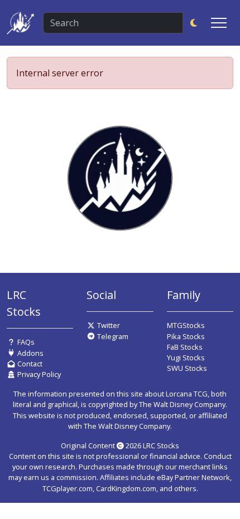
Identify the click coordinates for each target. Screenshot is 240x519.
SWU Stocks (187, 368)
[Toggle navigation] (218, 23)
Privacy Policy (38, 374)
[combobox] (113, 22)
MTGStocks (186, 325)
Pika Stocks (186, 336)
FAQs (25, 342)
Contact (29, 364)
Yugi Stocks (186, 357)
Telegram (111, 336)
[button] (193, 22)
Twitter (107, 325)
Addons (30, 353)
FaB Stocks (185, 347)
